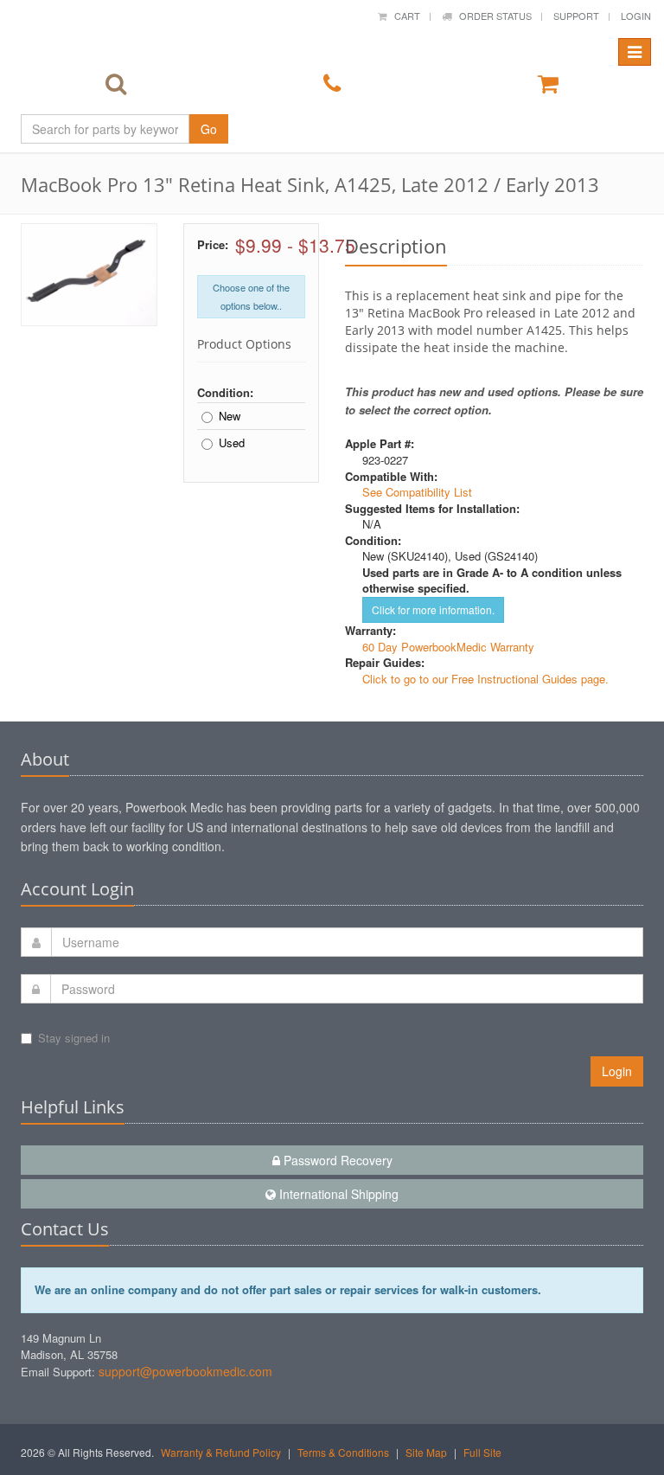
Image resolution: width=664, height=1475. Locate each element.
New (229, 416)
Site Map (426, 1452)
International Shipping (337, 1193)
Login (636, 15)
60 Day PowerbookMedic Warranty (448, 646)
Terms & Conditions (343, 1452)
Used (232, 443)
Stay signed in (74, 1037)
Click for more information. (433, 609)
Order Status (491, 15)
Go (209, 129)
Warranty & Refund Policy (221, 1452)
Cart (403, 15)
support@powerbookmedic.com (185, 1371)
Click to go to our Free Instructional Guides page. (485, 678)
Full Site (482, 1452)
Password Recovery (336, 1160)
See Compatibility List (417, 492)
